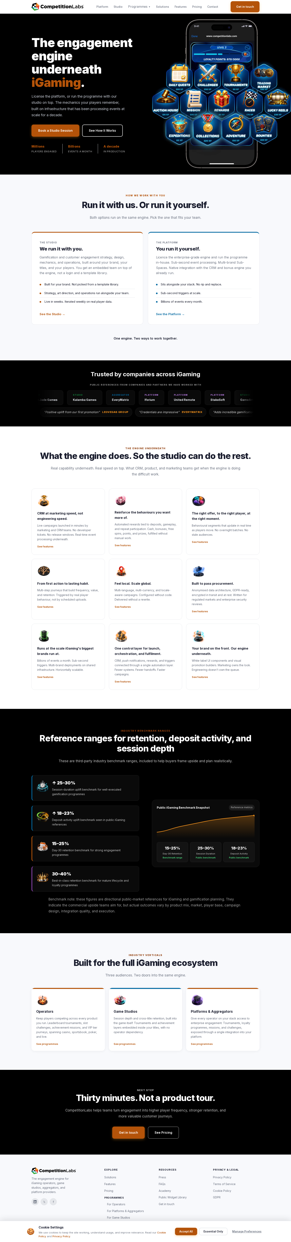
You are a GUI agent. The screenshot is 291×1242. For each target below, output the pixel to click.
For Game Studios (118, 1217)
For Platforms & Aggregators (125, 1211)
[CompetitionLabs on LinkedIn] (35, 1201)
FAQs (162, 1184)
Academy (165, 1190)
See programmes (47, 1043)
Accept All (186, 1231)
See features (45, 546)
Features (181, 6)
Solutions (162, 6)
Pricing (197, 6)
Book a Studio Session (55, 130)
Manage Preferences (247, 1231)
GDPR (217, 1197)
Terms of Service (224, 1184)
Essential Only (213, 1231)
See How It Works (102, 130)
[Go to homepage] (57, 7)
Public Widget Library (173, 1197)
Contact (212, 6)
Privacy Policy (222, 1177)
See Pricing (163, 1133)
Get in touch (245, 7)
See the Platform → (170, 314)
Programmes (139, 7)
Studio (118, 6)
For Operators (116, 1204)
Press (162, 1177)
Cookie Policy (222, 1190)
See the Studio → (52, 314)
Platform (102, 6)
